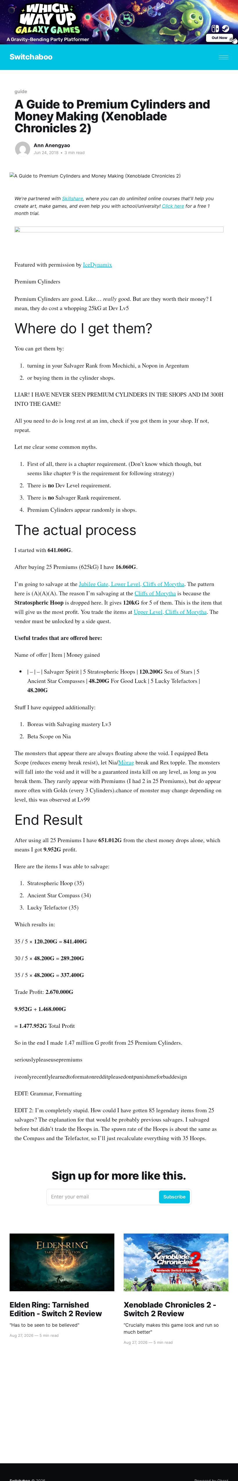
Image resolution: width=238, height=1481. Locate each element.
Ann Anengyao (52, 145)
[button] (223, 57)
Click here (173, 206)
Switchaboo (31, 57)
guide (21, 91)
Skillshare (72, 198)
